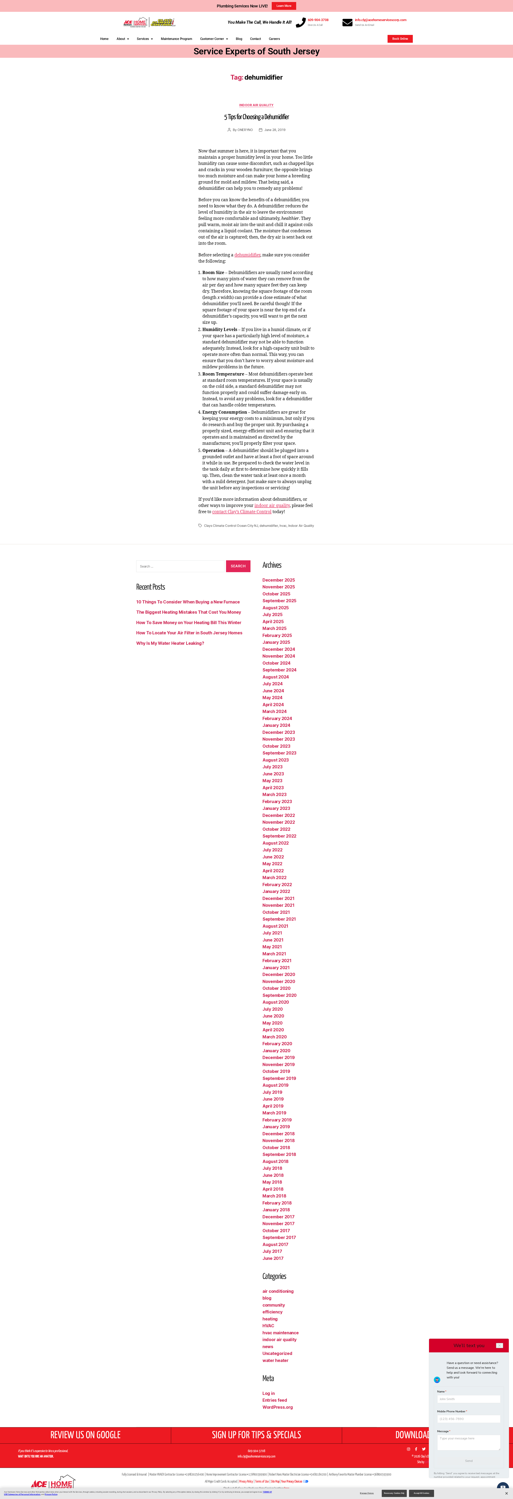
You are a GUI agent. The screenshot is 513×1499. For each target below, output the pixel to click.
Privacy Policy (51, 1494)
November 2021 (279, 905)
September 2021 (279, 919)
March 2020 (275, 1036)
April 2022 (273, 870)
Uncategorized (277, 1353)
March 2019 (274, 1112)
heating (270, 1318)
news (268, 1346)
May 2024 (273, 697)
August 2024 (276, 676)
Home (104, 39)
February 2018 (277, 1202)
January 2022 (276, 891)
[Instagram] (408, 1449)
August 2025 (276, 607)
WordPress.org (278, 1407)
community (274, 1305)
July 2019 (272, 1092)
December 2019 (279, 1057)
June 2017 (273, 1258)
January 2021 (276, 967)
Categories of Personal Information (24, 1494)
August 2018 (276, 1161)
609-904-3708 (318, 20)
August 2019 (276, 1085)
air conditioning (278, 1291)
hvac (283, 526)
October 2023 (276, 746)
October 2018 (276, 1147)
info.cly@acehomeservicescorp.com (380, 20)
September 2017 (279, 1237)
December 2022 (279, 815)
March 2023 (274, 794)
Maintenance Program (176, 39)
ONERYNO (245, 130)
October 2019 (276, 1071)
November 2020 (279, 981)
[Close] (506, 1493)
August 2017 (275, 1244)
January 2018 (276, 1209)
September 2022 (279, 836)
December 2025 (279, 580)
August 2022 (276, 843)
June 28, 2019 (275, 130)
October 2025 (276, 593)
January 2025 (276, 642)
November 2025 (279, 586)
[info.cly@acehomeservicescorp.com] (347, 22)
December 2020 (279, 974)
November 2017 (279, 1223)
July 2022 (273, 849)
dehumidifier (247, 255)
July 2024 (273, 683)
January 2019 (276, 1126)
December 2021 (279, 898)
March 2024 (275, 711)
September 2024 (280, 669)
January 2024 (276, 725)
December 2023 (279, 732)
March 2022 (274, 877)
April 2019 (273, 1106)
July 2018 (272, 1168)
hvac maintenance (281, 1332)
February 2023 (277, 801)
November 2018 (279, 1140)
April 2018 (273, 1189)
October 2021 (276, 912)
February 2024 (277, 718)
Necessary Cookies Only (394, 1493)
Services (143, 39)
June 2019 (273, 1099)
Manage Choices (367, 1493)
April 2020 (273, 1029)
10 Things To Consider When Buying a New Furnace (188, 601)
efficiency (272, 1311)
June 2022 (273, 856)
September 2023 (279, 753)
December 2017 (279, 1216)
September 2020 (280, 995)
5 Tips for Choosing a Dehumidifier (256, 117)
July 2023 (273, 766)
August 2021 (275, 926)
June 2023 (273, 773)
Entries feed (275, 1400)
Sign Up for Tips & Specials (256, 1435)
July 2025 (273, 614)
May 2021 (272, 946)
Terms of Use (262, 1481)
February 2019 (277, 1119)
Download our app (427, 1435)
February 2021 (277, 960)
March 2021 (274, 953)
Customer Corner (212, 39)
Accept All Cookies (421, 1493)
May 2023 (272, 780)
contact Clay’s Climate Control (242, 512)
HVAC (268, 1325)
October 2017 (276, 1230)
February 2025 (277, 635)
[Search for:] (179, 567)
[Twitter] (423, 1449)
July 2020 (273, 1009)
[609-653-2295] (301, 22)
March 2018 (274, 1195)
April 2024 (273, 704)
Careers (274, 39)
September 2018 (279, 1154)
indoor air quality (256, 105)
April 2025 (273, 621)
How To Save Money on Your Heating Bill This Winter (188, 622)
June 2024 (273, 690)
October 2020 (277, 988)
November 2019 (279, 1064)
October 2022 (276, 829)
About (121, 39)
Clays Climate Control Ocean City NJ (231, 526)
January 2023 (276, 808)
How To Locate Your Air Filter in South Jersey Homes (189, 632)
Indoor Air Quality (301, 526)
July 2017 (272, 1251)
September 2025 (279, 600)
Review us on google (85, 1435)
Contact (255, 39)
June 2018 (273, 1175)
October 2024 (277, 663)
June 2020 (273, 1016)
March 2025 (274, 628)
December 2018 (279, 1133)
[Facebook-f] (416, 1449)
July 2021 (272, 932)
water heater (276, 1360)
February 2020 (277, 1043)
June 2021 (273, 939)
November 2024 (279, 656)
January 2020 (276, 1050)
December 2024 (279, 649)
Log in (269, 1393)
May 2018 (272, 1182)
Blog (239, 39)
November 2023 (279, 739)
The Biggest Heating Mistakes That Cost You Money (188, 612)
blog (267, 1298)
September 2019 (279, 1078)
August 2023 (276, 760)
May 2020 (273, 1023)
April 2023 (273, 787)
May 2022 (272, 863)
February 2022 (277, 884)
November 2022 (279, 822)
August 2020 (276, 1002)
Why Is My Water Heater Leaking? (170, 643)
